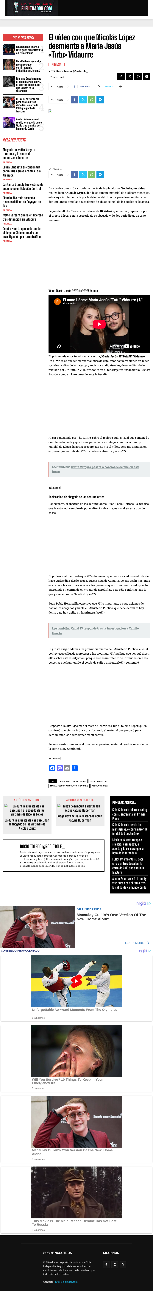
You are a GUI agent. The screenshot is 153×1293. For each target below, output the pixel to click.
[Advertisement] (99, 407)
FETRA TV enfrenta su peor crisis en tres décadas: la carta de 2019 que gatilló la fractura (27, 105)
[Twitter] (129, 76)
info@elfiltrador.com (66, 1281)
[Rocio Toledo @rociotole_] (12, 856)
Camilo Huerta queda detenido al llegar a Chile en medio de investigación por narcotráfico (22, 233)
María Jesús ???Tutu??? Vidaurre (69, 786)
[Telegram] (146, 76)
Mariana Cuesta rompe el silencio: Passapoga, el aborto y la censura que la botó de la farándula (28, 85)
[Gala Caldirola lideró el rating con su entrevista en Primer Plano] (9, 49)
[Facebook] (121, 76)
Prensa (7, 162)
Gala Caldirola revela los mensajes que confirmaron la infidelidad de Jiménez (28, 66)
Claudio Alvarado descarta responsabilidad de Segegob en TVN (22, 202)
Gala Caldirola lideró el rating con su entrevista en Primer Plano (29, 50)
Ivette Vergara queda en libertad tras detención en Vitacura (23, 217)
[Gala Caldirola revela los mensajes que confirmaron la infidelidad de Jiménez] (9, 64)
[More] (121, 86)
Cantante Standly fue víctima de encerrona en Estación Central (23, 186)
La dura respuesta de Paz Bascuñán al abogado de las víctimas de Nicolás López (27, 824)
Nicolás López (100, 786)
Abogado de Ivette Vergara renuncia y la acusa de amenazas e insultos (19, 154)
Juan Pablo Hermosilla (73, 781)
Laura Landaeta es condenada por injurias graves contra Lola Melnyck (22, 171)
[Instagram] (114, 1264)
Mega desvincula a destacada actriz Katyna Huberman (79, 818)
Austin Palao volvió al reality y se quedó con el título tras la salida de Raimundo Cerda (29, 123)
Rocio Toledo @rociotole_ (72, 71)
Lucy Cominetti (98, 781)
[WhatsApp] (138, 76)
